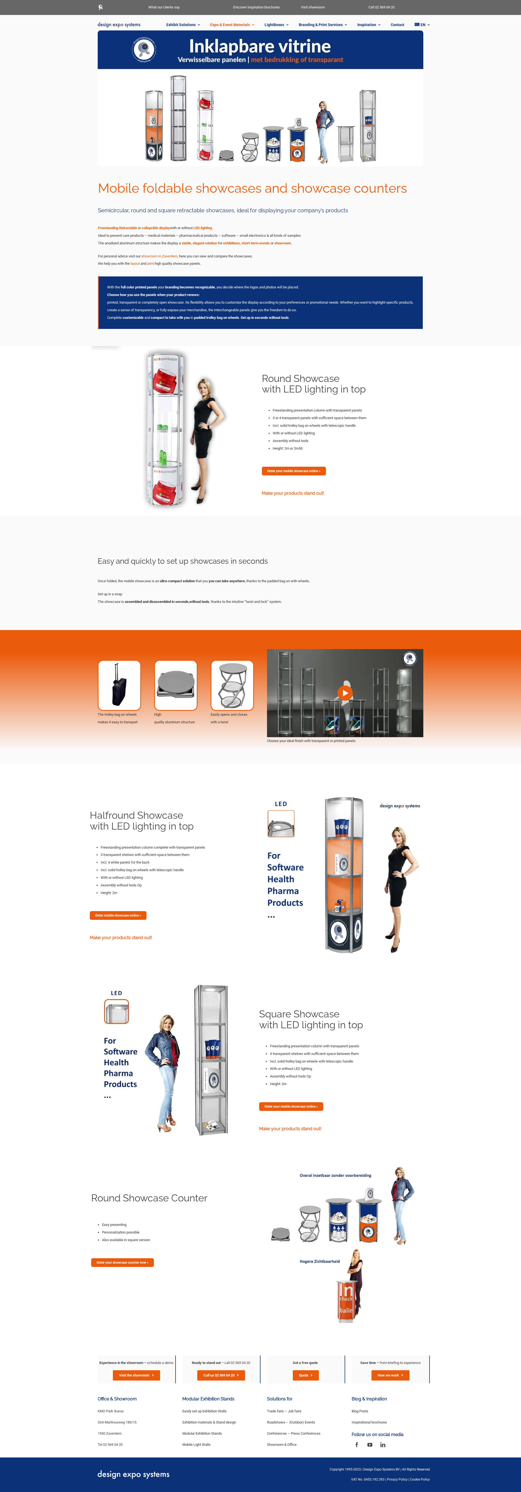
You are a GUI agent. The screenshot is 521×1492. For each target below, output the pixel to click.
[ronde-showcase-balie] (341, 1162)
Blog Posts (360, 1411)
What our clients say (164, 7)
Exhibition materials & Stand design (209, 1422)
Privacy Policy (397, 1479)
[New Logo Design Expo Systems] (119, 24)
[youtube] (370, 1445)
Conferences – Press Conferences (293, 1433)
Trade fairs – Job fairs (284, 1411)
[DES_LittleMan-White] (100, 6)
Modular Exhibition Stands (202, 1433)
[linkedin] (383, 1445)
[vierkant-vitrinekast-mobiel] (169, 983)
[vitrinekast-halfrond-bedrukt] (343, 785)
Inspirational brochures (369, 1422)
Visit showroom (313, 7)
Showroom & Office (282, 1445)
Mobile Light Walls (196, 1445)
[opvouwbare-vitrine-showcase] (175, 348)
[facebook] (357, 1445)
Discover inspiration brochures (256, 7)
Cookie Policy (420, 1479)
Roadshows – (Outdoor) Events (291, 1422)
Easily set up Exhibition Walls (204, 1411)
